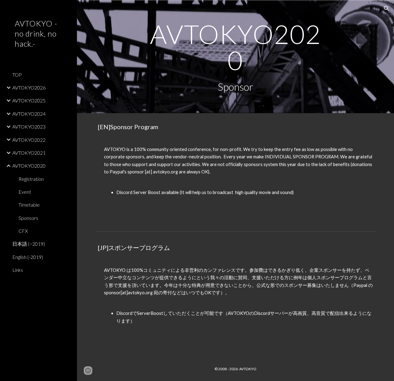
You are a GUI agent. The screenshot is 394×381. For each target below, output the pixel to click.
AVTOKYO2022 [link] (29, 140)
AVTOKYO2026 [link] (29, 87)
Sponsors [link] (28, 218)
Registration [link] (31, 179)
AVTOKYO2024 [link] (29, 114)
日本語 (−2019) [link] (28, 244)
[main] (235, 56)
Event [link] (24, 192)
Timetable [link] (29, 205)
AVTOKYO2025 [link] (29, 100)
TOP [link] (17, 74)
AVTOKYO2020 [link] (29, 166)
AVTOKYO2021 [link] (29, 153)
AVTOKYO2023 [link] (29, 126)
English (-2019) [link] (27, 257)
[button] (386, 8)
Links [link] (17, 270)
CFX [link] (23, 231)
